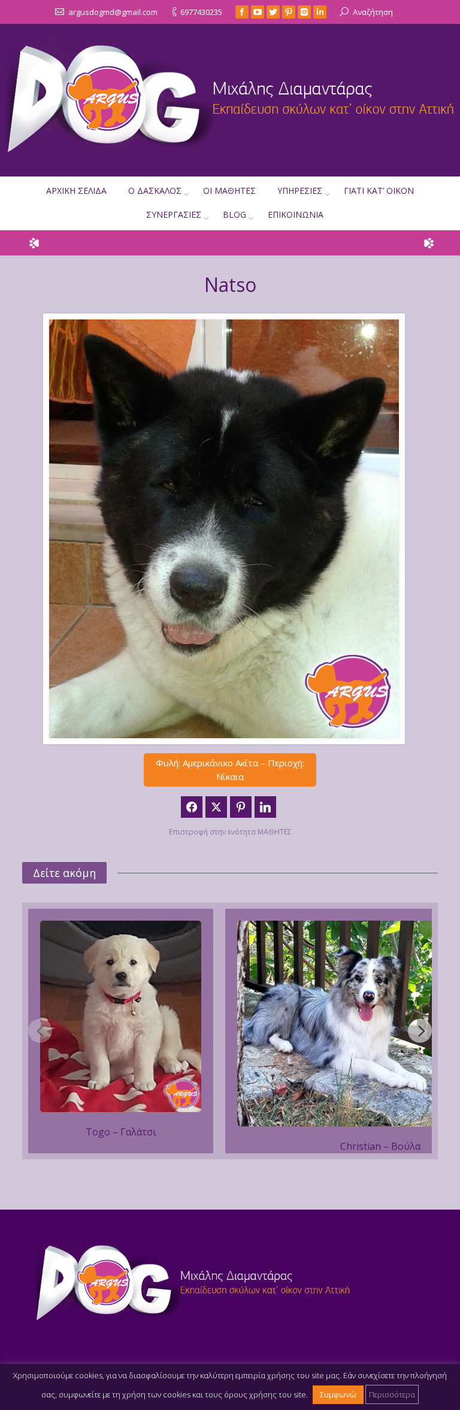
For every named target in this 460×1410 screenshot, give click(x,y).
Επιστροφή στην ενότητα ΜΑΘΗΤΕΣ (230, 832)
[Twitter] (273, 12)
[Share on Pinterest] (241, 807)
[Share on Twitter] (216, 807)
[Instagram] (304, 12)
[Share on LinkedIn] (265, 807)
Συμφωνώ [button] (338, 1394)
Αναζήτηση (373, 12)
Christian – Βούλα (380, 1146)
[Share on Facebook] (191, 807)
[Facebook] (242, 12)
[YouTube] (257, 12)
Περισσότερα (392, 1394)
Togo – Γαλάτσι (121, 1131)
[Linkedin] (319, 12)
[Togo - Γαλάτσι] (120, 1016)
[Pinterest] (288, 12)
